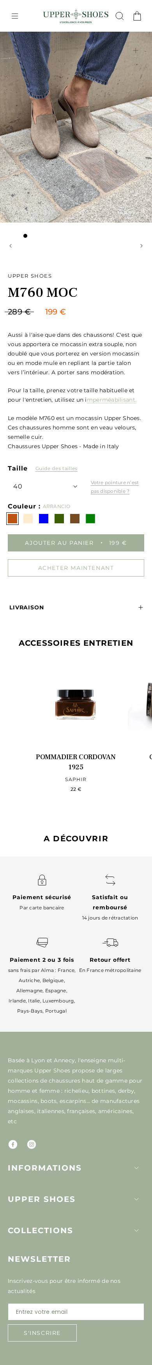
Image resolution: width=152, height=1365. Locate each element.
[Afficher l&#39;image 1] (25, 236)
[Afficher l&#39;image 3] (41, 236)
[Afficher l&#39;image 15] (25, 246)
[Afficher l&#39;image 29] (72, 256)
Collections (40, 1230)
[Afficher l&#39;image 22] (80, 246)
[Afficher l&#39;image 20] (64, 246)
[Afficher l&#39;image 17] (41, 246)
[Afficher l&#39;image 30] (80, 256)
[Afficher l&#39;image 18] (49, 246)
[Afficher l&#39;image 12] (111, 236)
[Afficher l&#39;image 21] (72, 246)
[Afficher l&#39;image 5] (56, 236)
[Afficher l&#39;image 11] (103, 236)
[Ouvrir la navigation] (15, 16)
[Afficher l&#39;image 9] (88, 236)
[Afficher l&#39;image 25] (103, 246)
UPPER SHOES (30, 276)
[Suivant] (141, 246)
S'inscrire (42, 1332)
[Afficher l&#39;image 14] (127, 236)
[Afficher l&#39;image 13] (119, 236)
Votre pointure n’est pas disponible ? (115, 487)
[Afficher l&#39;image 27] (119, 246)
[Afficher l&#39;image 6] (64, 236)
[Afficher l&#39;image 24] (95, 246)
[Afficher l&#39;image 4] (49, 236)
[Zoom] (135, 50)
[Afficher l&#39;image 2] (33, 236)
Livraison (26, 607)
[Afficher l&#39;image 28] (127, 246)
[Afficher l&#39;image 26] (111, 246)
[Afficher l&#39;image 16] (33, 246)
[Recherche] (119, 16)
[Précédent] (10, 246)
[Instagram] (31, 1144)
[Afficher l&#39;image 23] (88, 246)
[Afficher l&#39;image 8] (80, 236)
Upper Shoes (42, 1199)
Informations (45, 1168)
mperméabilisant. (111, 399)
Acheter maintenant (76, 567)
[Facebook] (13, 1144)
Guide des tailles (56, 468)
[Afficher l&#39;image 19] (56, 246)
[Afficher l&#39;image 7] (72, 236)
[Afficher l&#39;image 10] (95, 236)
